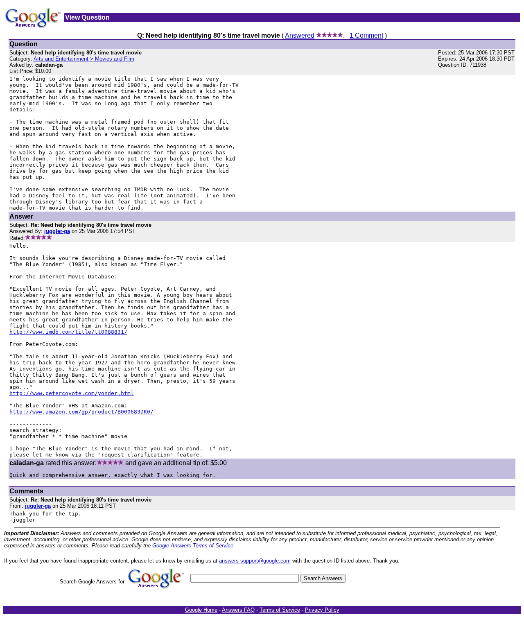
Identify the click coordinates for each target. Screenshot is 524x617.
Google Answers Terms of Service (192, 545)
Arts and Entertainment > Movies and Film (84, 59)
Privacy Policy (322, 610)
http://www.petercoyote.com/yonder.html (71, 393)
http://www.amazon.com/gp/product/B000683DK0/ (81, 412)
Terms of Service (280, 610)
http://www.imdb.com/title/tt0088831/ (68, 332)
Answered (299, 35)
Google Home (201, 610)
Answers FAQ (238, 610)
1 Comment (366, 35)
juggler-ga (38, 506)
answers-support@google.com (255, 561)
